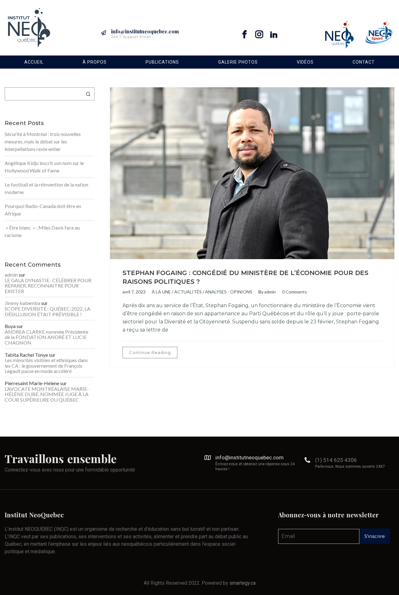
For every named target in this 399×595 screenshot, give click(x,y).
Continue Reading (150, 352)
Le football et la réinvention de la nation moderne (46, 188)
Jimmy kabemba (22, 303)
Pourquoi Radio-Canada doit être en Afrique (43, 209)
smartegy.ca (242, 583)
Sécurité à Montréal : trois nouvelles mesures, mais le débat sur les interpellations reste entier (43, 141)
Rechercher (88, 93)
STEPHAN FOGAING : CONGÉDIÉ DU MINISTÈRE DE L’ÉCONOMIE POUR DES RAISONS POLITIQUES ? (245, 277)
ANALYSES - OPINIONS (228, 291)
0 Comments (294, 291)
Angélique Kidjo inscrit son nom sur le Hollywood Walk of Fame (44, 166)
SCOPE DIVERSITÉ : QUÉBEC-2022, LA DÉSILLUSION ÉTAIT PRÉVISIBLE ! (47, 311)
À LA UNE (161, 291)
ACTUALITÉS (188, 291)
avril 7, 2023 (134, 291)
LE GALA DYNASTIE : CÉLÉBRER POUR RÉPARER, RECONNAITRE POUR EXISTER (48, 286)
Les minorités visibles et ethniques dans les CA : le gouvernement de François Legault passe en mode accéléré (46, 365)
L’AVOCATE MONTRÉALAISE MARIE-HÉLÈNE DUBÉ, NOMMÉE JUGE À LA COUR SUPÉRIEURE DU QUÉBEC (47, 394)
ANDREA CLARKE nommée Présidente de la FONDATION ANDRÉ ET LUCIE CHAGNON (46, 337)
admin (270, 291)
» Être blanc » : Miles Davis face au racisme (42, 231)
